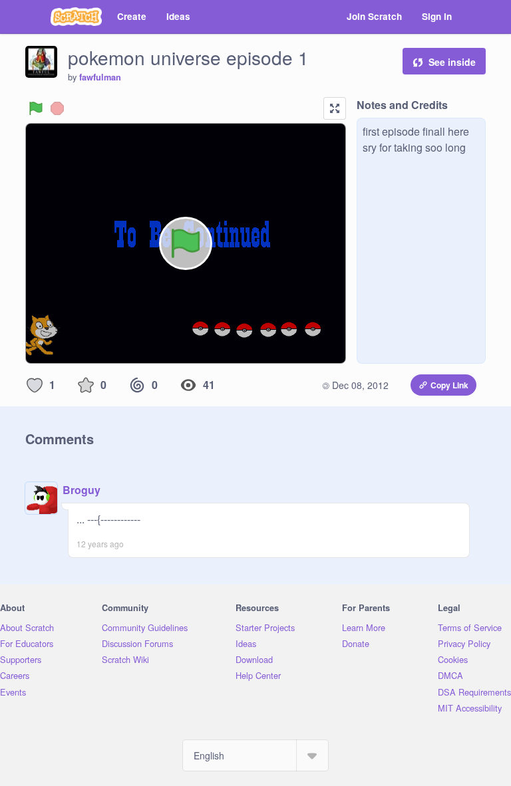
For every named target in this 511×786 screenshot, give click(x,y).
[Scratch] (76, 16)
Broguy (81, 489)
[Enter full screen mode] (334, 108)
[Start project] (36, 108)
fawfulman (100, 77)
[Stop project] (57, 108)
